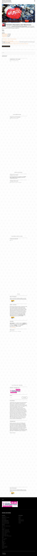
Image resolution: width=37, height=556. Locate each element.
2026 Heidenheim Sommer (13, 410)
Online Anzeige (18, 408)
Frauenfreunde (16, 414)
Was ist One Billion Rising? (5, 520)
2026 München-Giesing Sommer (22, 410)
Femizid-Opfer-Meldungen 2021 (8, 40)
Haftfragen (25, 411)
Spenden (26, 43)
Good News (3, 541)
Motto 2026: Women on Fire (5, 521)
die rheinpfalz (4, 35)
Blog (2, 540)
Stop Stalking (13, 327)
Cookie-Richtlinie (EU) (4, 547)
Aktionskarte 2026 (4, 516)
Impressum (19, 516)
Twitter (4, 553)
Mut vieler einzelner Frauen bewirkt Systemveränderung (17, 412)
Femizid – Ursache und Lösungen (6, 531)
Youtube (5, 553)
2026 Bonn (14, 418)
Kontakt (3, 542)
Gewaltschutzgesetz (12, 408)
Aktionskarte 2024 (4, 519)
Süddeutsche (4, 36)
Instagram (3, 544)
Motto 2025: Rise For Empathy (5, 522)
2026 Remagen (24, 414)
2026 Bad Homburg (19, 418)
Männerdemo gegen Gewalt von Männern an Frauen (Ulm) (18, 413)
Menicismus (11, 414)
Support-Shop (16, 43)
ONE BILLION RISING (6, 0)
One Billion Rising (5, 43)
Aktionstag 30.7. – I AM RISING (5, 517)
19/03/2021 (5, 2)
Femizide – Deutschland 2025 (5, 530)
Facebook (23, 43)
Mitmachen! (11, 43)
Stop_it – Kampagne (4, 538)
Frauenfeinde (20, 414)
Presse (20, 43)
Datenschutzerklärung (4, 546)
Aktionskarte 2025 (4, 518)
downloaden (18, 177)
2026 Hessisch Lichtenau (19, 415)
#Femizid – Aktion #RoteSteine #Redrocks (12, 41)
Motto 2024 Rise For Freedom (5, 523)
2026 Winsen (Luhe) (12, 415)
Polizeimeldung (4, 33)
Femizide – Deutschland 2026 (5, 529)
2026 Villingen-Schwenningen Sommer (20, 409)
